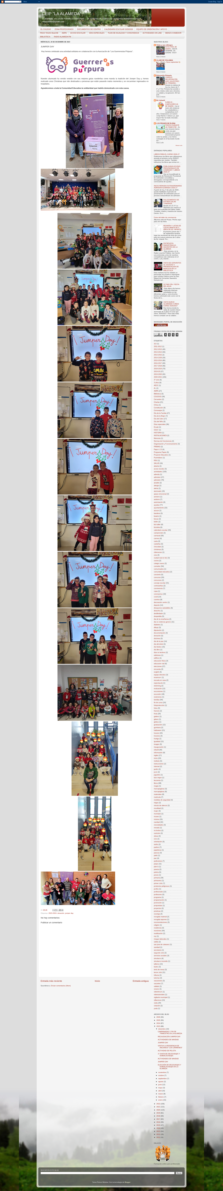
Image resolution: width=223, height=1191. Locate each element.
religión (156, 925)
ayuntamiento (159, 508)
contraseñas (158, 586)
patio (155, 855)
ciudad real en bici (160, 558)
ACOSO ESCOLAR (77, 33)
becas (156, 519)
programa (157, 897)
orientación (158, 841)
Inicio (97, 981)
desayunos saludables (162, 608)
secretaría (157, 950)
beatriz (156, 516)
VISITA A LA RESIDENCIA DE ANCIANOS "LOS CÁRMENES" (170, 1047)
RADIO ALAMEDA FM (62, 37)
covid (156, 597)
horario (156, 733)
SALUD (156, 463)
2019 (158, 1113)
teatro (156, 967)
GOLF (156, 430)
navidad (157, 822)
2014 (158, 1128)
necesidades (158, 825)
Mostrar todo (179, 145)
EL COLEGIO (46, 29)
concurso (157, 577)
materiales (158, 794)
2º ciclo (156, 380)
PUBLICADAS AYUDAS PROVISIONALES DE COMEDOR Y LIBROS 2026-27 (171, 169)
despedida (158, 616)
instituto (157, 761)
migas (156, 803)
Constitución (158, 408)
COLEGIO (157, 396)
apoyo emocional (160, 494)
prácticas (157, 911)
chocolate (157, 547)
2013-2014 (158, 352)
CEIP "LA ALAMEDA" (61, 13)
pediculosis (158, 861)
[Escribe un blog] (56, 910)
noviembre (162, 1072)
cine (155, 555)
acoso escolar (159, 469)
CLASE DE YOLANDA (164, 60)
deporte (157, 605)
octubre (161, 1075)
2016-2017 (158, 363)
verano (156, 989)
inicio (156, 758)
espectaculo (158, 683)
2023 (158, 1026)
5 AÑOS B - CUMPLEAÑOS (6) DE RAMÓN (171, 104)
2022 (158, 1104)
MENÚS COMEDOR (173, 33)
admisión (157, 480)
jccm (155, 772)
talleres (156, 964)
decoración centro (160, 602)
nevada (156, 828)
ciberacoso (158, 552)
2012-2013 (158, 349)
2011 (158, 1137)
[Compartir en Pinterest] (62, 910)
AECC (156, 385)
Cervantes (157, 399)
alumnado (157, 491)
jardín (156, 769)
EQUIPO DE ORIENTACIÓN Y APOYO (151, 29)
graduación (158, 725)
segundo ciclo (159, 953)
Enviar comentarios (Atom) (61, 986)
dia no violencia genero (162, 622)
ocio (155, 839)
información (158, 752)
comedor (157, 566)
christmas (157, 549)
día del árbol (158, 644)
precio (156, 875)
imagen (156, 744)
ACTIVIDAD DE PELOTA (167, 1051)
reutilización (158, 933)
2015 (158, 1125)
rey (155, 936)
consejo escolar (159, 583)
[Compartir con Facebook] (60, 910)
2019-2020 (158, 374)
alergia (156, 485)
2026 (158, 1017)
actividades (158, 471)
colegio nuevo (159, 563)
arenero (157, 497)
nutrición (157, 833)
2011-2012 (158, 346)
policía (156, 872)
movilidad (157, 808)
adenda (156, 474)
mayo (160, 1088)
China (156, 405)
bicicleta (157, 527)
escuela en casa (160, 680)
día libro (157, 650)
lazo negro (158, 777)
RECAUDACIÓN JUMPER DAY (169, 1036)
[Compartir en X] (58, 910)
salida (156, 942)
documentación (159, 633)
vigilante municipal (160, 997)
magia (156, 786)
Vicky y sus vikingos (164, 45)
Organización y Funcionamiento (165, 444)
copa (155, 591)
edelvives (157, 655)
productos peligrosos (161, 886)
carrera (156, 538)
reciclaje (157, 914)
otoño (156, 844)
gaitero (156, 716)
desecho (157, 611)
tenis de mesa (159, 969)
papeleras (157, 850)
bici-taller (157, 524)
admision (157, 477)
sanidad (157, 947)
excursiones (158, 691)
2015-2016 (158, 360)
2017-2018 (158, 366)
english (156, 672)
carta (156, 541)
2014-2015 (158, 355)
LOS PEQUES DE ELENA (165, 123)
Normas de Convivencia (162, 441)
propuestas (158, 905)
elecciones (158, 666)
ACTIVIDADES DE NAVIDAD (168, 1040)
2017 (158, 1119)
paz (155, 858)
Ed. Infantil (160, 100)
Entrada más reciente (51, 981)
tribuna (156, 975)
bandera (157, 513)
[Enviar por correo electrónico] (53, 910)
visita (156, 1003)
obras (156, 836)
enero (160, 1100)
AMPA (64, 33)
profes (156, 889)
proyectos (157, 908)
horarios (157, 736)
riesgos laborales (160, 939)
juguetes (157, 775)
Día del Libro (158, 419)
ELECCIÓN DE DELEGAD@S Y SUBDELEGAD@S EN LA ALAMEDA (169, 1066)
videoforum (158, 992)
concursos (157, 580)
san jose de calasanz (161, 944)
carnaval (157, 536)
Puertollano (158, 458)
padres (156, 847)
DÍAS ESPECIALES (96, 33)
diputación (157, 630)
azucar (156, 510)
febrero (161, 1097)
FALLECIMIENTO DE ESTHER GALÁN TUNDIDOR (171, 201)
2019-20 (157, 371)
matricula (157, 797)
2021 (158, 1107)
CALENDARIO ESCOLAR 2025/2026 (118, 29)
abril (160, 1091)
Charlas (157, 402)
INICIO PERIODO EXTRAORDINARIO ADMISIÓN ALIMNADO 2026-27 (168, 187)
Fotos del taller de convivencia (165, 217)
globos (156, 722)
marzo (160, 1094)
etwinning (157, 686)
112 (155, 344)
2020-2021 (158, 377)
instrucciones (159, 764)
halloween (157, 730)
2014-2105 (158, 357)
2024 (158, 1023)
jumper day (69, 913)
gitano (156, 719)
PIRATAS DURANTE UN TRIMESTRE (172, 126)
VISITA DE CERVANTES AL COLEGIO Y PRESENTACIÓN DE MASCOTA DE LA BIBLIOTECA (172, 266)
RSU (155, 460)
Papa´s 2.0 (158, 449)
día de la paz (158, 641)
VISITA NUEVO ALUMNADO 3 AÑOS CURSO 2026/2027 (171, 304)
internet (156, 766)
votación (157, 1006)
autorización (158, 502)
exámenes (158, 697)
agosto (161, 1081)
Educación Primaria (164, 75)
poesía (156, 869)
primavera (157, 880)
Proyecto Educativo (161, 455)
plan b (156, 866)
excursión (157, 694)
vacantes (157, 983)
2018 (158, 1116)
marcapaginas (159, 789)
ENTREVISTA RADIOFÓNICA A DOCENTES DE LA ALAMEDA (170, 246)
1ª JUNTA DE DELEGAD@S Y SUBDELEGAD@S (169, 1055)
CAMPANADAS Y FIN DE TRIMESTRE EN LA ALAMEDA (170, 1032)
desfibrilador (158, 613)
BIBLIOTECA (45, 37)
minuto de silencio (160, 805)
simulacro (157, 958)
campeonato (158, 533)
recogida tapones (160, 919)
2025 (158, 1020)
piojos (156, 864)
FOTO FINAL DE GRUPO (171, 48)
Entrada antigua (141, 981)
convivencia (158, 588)
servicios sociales (160, 955)
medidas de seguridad (162, 800)
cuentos (157, 599)
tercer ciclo (158, 972)
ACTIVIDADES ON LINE (152, 33)
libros (156, 783)
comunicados (159, 569)
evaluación (158, 688)
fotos (155, 708)
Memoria (157, 438)
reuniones (157, 931)
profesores (158, 894)
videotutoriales (159, 994)
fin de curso (158, 702)
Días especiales (160, 424)
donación (60, 913)
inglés (156, 755)
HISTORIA (158, 433)
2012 (158, 1134)
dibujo (156, 627)
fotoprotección (159, 705)
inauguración (158, 747)
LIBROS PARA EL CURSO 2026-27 (167, 154)
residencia (157, 928)
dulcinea (157, 638)
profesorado (158, 892)
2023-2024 (53, 913)
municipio (157, 814)
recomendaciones (160, 922)
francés (156, 711)
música (156, 819)
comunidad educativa (162, 572)
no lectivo (157, 830)
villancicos (157, 1000)
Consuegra (158, 410)
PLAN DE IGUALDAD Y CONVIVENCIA (123, 33)
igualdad (157, 741)
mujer (156, 811)
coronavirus (158, 594)
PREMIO (157, 447)
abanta (156, 466)
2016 (158, 1122)
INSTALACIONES (160, 435)
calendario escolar (160, 530)
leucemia (157, 780)
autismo (157, 499)
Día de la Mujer (159, 416)
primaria (157, 878)
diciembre (162, 1029)
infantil (156, 750)
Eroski (156, 427)
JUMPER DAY (163, 1043)
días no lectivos (159, 652)
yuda (155, 1008)
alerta (156, 488)
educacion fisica (160, 661)
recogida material (160, 917)
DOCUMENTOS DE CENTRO (89, 29)
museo (156, 816)
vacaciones (158, 981)
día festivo (157, 647)
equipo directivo (160, 675)
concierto (157, 574)
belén (156, 522)
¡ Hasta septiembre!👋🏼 (172, 62)
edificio (156, 658)
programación (159, 900)
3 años (156, 382)
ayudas (156, 505)
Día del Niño (158, 421)
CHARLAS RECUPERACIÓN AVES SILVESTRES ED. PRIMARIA (172, 80)
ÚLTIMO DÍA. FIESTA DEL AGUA (171, 285)
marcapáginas (159, 791)
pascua (156, 853)
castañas (157, 544)
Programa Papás (160, 452)
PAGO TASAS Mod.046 (49, 33)
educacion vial (159, 663)
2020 (158, 1110)
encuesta (157, 669)
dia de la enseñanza (161, 619)
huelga (156, 739)
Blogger (127, 1182)
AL (155, 388)
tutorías (156, 978)
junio (160, 1084)
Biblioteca (157, 394)
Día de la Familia (160, 413)
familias (156, 700)
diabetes (157, 625)
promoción (158, 903)
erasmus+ (157, 677)
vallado (156, 986)
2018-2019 (158, 369)
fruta (155, 714)
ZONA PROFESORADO (64, 29)
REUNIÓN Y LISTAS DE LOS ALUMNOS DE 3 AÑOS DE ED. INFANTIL (172, 227)
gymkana (157, 727)
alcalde (156, 483)
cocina (156, 561)
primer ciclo (158, 883)
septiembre (162, 1078)
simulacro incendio (161, 961)
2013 (158, 1131)
